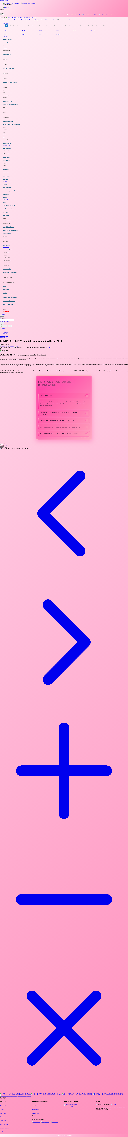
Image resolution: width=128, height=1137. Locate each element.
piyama (4, 62)
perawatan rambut (6, 260)
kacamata (5, 48)
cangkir (4, 218)
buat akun (5, 332)
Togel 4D (2, 1109)
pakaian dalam (6, 117)
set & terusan (5, 59)
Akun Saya (2, 314)
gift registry (33, 3)
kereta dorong (7, 148)
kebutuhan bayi (7, 54)
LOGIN (78, 14)
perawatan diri (6, 265)
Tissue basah (5, 275)
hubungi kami (35, 1105)
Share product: (3, 447)
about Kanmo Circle (18, 19)
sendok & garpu (6, 223)
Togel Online (3, 1120)
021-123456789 (35, 1113)
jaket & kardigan (6, 95)
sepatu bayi (5, 71)
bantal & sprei (7, 187)
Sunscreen (5, 255)
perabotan (6, 194)
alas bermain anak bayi (9, 301)
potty (4, 286)
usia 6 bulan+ (6, 153)
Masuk (2, 315)
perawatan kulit (6, 252)
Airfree (40, 30)
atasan (4, 85)
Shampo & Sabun (6, 257)
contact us (68, 19)
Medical (4, 280)
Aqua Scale (92, 30)
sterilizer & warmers (9, 205)
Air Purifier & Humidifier (8, 282)
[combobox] (7, 320)
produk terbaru (7, 39)
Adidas (23, 30)
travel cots (6, 172)
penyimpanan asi (6, 238)
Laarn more (48, 347)
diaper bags (6, 176)
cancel (2, 322)
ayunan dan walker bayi (10, 297)
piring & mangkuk (7, 220)
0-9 (104, 25)
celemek (5, 212)
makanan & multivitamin (10, 230)
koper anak (6, 157)
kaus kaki (5, 78)
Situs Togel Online (4, 1124)
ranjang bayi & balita (9, 190)
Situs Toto (2, 1117)
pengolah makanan (8, 227)
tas (3, 45)
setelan (4, 92)
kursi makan (6, 245)
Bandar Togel (3, 1113)
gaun (4, 90)
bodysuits (5, 64)
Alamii (57, 30)
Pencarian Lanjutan (4, 321)
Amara (74, 30)
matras (5, 197)
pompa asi (5, 236)
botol (4, 202)
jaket (4, 114)
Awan (40, 34)
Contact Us (110, 14)
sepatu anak (5, 73)
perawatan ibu (7, 269)
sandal (4, 76)
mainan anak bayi (8, 304)
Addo (5, 30)
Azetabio (58, 34)
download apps (15, 3)
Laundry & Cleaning (7, 277)
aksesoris (5, 97)
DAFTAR (95, 14)
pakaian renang (7, 101)
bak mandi (6, 289)
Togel (1, 1131)
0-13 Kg (4, 163)
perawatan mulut (6, 262)
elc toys (4, 309)
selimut (5, 184)
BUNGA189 (3, 358)
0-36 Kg (4, 165)
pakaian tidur (5, 57)
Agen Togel (3, 1105)
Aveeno (23, 34)
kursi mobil (6, 160)
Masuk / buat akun (7, 330)
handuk (5, 293)
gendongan (6, 169)
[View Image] (15, 1093)
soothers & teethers (8, 209)
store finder (53, 19)
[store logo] (21, 17)
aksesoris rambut (6, 50)
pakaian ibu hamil (8, 121)
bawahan (5, 87)
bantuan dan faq (35, 1109)
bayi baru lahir (6, 150)
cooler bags (5, 241)
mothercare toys (6, 307)
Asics (5, 34)
